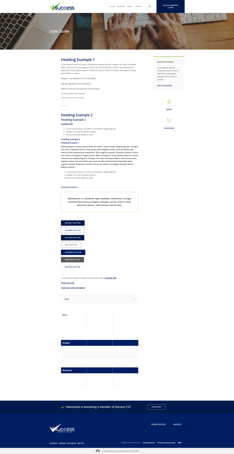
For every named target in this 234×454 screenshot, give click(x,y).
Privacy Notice (158, 424)
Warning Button (73, 252)
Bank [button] (113, 6)
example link (67, 124)
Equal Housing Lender (167, 442)
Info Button (71, 245)
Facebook (53, 443)
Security (177, 424)
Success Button (72, 238)
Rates (169, 109)
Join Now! (156, 407)
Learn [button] (129, 6)
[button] (99, 299)
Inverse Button (72, 267)
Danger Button (72, 260)
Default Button (73, 223)
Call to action (164, 85)
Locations (169, 128)
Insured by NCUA (149, 442)
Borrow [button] (121, 6)
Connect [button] (138, 6)
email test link (67, 283)
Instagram (71, 443)
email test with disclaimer (73, 287)
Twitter (80, 443)
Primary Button (73, 230)
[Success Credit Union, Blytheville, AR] (62, 6)
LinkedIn (62, 443)
